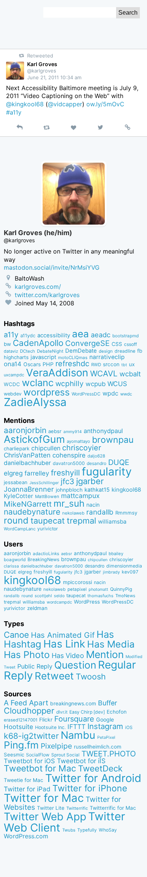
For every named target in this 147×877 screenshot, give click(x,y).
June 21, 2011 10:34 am (54, 77)
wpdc (110, 393)
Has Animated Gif (63, 635)
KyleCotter (18, 496)
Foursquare (74, 718)
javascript (43, 357)
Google (105, 719)
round (16, 520)
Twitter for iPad (27, 789)
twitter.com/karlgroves (47, 295)
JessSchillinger (44, 482)
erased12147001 (20, 720)
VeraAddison (57, 372)
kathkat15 (97, 489)
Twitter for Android (93, 778)
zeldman (37, 608)
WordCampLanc (19, 528)
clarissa (11, 566)
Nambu (78, 735)
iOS (129, 727)
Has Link (64, 643)
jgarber (90, 481)
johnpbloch (69, 490)
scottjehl (43, 595)
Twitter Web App (45, 816)
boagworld (15, 559)
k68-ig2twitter (31, 736)
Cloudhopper (29, 710)
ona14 (12, 364)
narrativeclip (107, 357)
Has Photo (27, 654)
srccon (111, 364)
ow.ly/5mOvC (105, 104)
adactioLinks (46, 553)
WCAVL (104, 373)
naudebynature (32, 511)
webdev (12, 394)
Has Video (68, 655)
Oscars (32, 364)
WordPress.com (26, 836)
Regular (117, 664)
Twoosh (91, 676)
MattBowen (47, 496)
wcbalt (130, 374)
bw (7, 344)
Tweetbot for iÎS (81, 761)
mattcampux (80, 496)
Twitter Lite (50, 808)
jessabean (16, 482)
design (106, 351)
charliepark (16, 448)
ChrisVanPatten (27, 455)
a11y (11, 334)
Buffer (107, 703)
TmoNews (125, 595)
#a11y (13, 112)
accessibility (53, 335)
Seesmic (14, 755)
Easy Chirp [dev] (87, 712)
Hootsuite (18, 727)
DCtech (27, 351)
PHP (48, 364)
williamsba (112, 521)
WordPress (87, 602)
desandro (96, 463)
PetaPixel (106, 737)
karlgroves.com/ (38, 286)
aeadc (100, 335)
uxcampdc (14, 374)
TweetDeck (100, 768)
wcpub (96, 384)
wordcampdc (59, 602)
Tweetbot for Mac (40, 768)
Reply (18, 675)
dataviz (11, 351)
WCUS (117, 384)
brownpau (112, 440)
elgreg (13, 473)
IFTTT (76, 727)
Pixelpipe (56, 745)
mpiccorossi (77, 582)
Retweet (54, 676)
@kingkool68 (25, 104)
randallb (99, 512)
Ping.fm (21, 745)
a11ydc (27, 335)
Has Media (111, 644)
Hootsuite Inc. (50, 727)
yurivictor (47, 528)
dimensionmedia (124, 566)
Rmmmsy (126, 513)
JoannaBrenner (29, 489)
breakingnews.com (73, 703)
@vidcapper (65, 104)
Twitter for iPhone (89, 788)
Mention (105, 654)
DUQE (118, 462)
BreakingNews (43, 559)
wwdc (126, 394)
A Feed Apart (26, 702)
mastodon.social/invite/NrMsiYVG (52, 267)
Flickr (45, 720)
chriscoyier (81, 447)
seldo (59, 595)
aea (80, 334)
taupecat (48, 520)
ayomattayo (78, 441)
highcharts (16, 357)
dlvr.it (61, 712)
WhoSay (108, 830)
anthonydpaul (103, 431)
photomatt (98, 589)
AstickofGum (34, 439)
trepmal (81, 520)
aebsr (54, 431)
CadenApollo (38, 343)
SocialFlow (37, 755)
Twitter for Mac (44, 798)
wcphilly (69, 383)
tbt (124, 364)
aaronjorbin (25, 430)
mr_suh (69, 503)
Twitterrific (77, 808)
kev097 (130, 572)
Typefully (87, 830)
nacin (93, 504)
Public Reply (34, 666)
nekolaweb (73, 513)
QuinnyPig (121, 589)
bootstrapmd (125, 335)
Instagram (105, 726)
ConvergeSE (87, 343)
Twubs (68, 830)
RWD (96, 364)
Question (75, 665)
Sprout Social (65, 755)
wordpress (46, 392)
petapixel (77, 589)
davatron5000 (69, 463)
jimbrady (111, 572)
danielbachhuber (27, 462)
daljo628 (96, 456)
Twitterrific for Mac (113, 808)
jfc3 (67, 481)
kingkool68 (126, 489)
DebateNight (50, 351)
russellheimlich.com (97, 747)
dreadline (125, 351)
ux (132, 364)
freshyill (65, 472)
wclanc (38, 382)
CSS (117, 344)
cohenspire (69, 455)
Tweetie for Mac (23, 780)
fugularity (107, 471)
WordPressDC (86, 394)
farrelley (36, 473)
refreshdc (72, 363)
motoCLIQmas (72, 357)
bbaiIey (116, 553)
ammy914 (72, 431)
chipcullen (45, 448)
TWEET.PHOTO (108, 753)
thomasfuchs (100, 595)
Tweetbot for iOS (29, 761)
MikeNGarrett (28, 504)
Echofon (117, 712)
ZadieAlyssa (35, 402)
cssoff (130, 344)
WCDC (12, 384)
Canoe (16, 635)
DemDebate (81, 350)
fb (139, 351)
